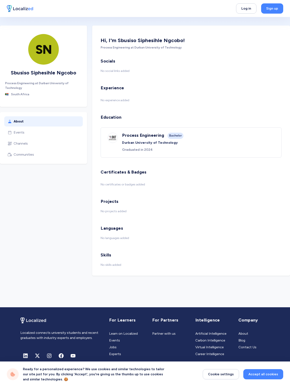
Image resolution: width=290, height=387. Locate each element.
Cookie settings (221, 374)
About (19, 121)
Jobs (113, 347)
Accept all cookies (263, 374)
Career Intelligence (209, 354)
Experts (115, 354)
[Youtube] (73, 356)
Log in (246, 8)
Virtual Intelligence (209, 347)
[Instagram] (49, 356)
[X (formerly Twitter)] (37, 356)
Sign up (272, 8)
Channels (21, 143)
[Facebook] (61, 356)
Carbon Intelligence (210, 340)
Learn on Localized (123, 334)
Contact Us (247, 347)
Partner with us (164, 334)
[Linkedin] (25, 356)
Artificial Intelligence (211, 334)
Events (19, 132)
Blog (241, 340)
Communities (24, 154)
